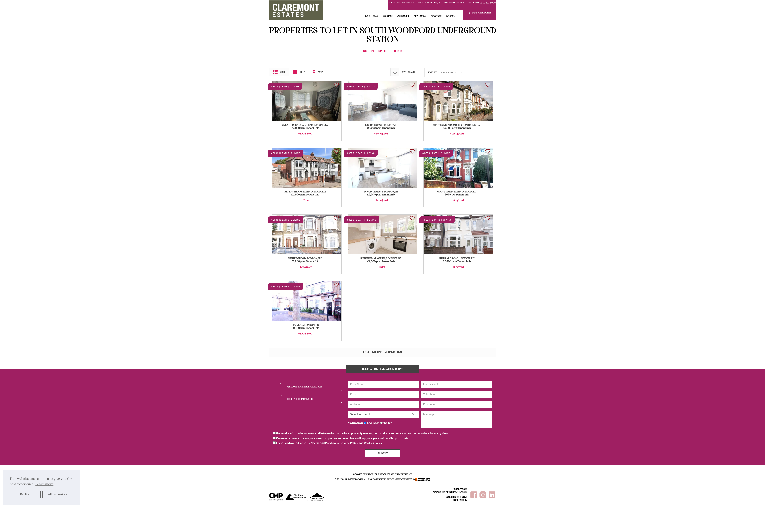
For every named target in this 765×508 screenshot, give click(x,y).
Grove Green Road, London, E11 (456, 192)
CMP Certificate (403, 474)
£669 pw (457, 195)
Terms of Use (370, 474)
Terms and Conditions (325, 443)
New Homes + (421, 16)
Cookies (357, 474)
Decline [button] (25, 494)
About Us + (436, 16)
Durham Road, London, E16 (305, 258)
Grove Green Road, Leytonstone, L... (305, 125)
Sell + (376, 16)
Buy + (367, 16)
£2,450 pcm (305, 328)
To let (387, 423)
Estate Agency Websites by (401, 479)
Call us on (482, 3)
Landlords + (404, 16)
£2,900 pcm (305, 195)
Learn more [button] (44, 484)
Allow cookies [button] (57, 494)
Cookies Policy (373, 443)
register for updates (300, 399)
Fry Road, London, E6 (305, 325)
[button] (479, 12)
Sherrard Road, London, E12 (457, 258)
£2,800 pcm (305, 261)
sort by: (432, 73)
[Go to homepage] (296, 11)
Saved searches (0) (454, 3)
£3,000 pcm (457, 128)
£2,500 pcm (381, 261)
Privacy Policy (349, 443)
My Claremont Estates (401, 3)
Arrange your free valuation (304, 387)
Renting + (388, 16)
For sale (372, 423)
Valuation (355, 423)
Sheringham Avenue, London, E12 (380, 258)
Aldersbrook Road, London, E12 (305, 192)
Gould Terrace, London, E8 (381, 125)
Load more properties (382, 352)
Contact (450, 16)
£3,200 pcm (305, 128)
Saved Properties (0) (429, 3)
